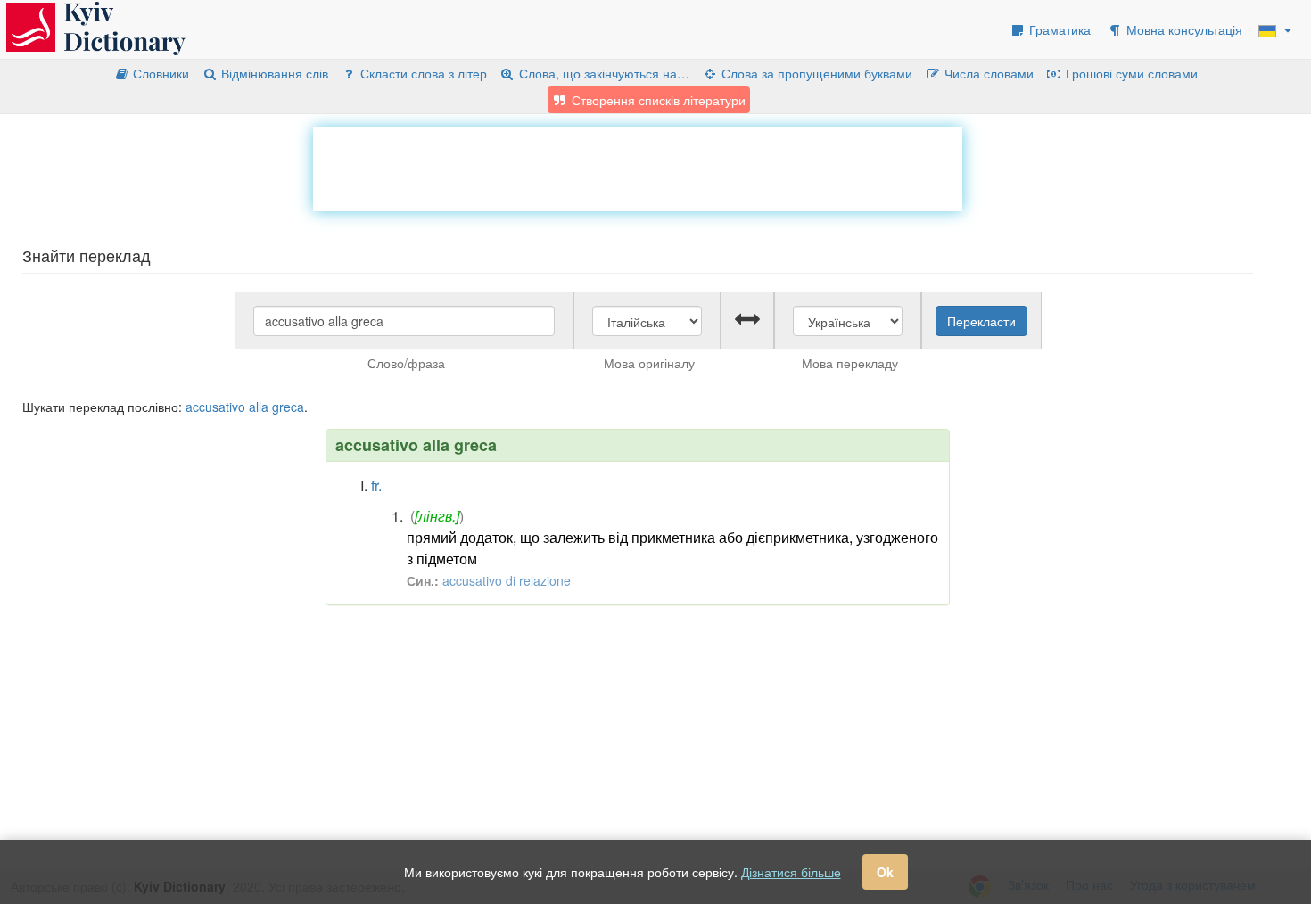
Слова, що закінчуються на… (602, 73)
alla (258, 406)
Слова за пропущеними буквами (815, 73)
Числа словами (987, 73)
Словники (159, 73)
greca (288, 406)
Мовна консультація (1182, 29)
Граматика (1058, 29)
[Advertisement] (637, 167)
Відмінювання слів (273, 73)
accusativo (215, 406)
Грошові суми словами (1130, 73)
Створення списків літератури (657, 100)
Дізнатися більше (791, 872)
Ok (885, 872)
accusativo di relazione (506, 580)
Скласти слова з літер (422, 73)
